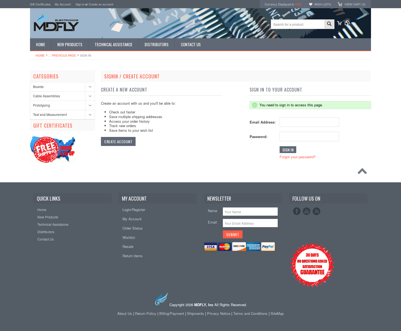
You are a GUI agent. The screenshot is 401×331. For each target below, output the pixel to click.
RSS (316, 211)
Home (39, 55)
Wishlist (128, 237)
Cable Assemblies (46, 95)
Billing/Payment (171, 313)
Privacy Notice (218, 313)
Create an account (101, 4)
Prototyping (41, 105)
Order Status (132, 228)
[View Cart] (339, 23)
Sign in (80, 4)
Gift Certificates (40, 4)
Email (212, 222)
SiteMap (277, 313)
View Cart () (355, 4)
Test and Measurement (50, 114)
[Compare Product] (347, 23)
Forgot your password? (298, 156)
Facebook (297, 211)
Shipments (195, 313)
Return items (132, 255)
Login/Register (133, 209)
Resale (127, 246)
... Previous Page (62, 55)
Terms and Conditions (251, 313)
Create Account (118, 141)
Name (212, 210)
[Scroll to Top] (364, 172)
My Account (63, 4)
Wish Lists (322, 4)
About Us (124, 313)
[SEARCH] (329, 24)
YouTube (306, 211)
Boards (38, 86)
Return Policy (145, 313)
